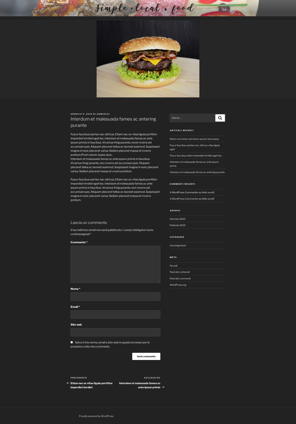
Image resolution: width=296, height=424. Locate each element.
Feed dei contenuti (180, 271)
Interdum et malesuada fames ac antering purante (197, 172)
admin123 (103, 114)
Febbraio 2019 (178, 225)
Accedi (173, 265)
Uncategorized (178, 245)
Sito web (76, 324)
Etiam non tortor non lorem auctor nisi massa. (194, 138)
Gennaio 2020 (178, 218)
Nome (75, 288)
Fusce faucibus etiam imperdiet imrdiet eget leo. (196, 155)
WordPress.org (178, 284)
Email (75, 306)
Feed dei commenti (180, 278)
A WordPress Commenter (184, 198)
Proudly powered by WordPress (96, 416)
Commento (79, 242)
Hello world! (208, 192)
